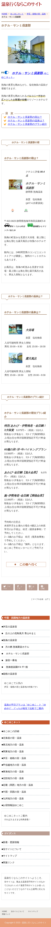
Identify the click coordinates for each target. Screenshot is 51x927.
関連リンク (9, 862)
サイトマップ (10, 856)
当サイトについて (12, 849)
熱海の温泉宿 (10, 640)
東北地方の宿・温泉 (13, 744)
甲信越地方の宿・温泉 (14, 765)
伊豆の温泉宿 (10, 626)
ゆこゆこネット (17, 14)
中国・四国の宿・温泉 (14, 792)
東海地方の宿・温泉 (13, 771)
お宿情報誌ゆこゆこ (13, 805)
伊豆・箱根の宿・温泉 (36, 14)
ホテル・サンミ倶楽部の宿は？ (25, 117)
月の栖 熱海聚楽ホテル (16, 647)
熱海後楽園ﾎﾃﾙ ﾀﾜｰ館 (15, 667)
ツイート (7, 587)
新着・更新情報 (11, 842)
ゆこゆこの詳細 (11, 731)
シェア (19, 587)
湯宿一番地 (10, 660)
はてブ (31, 587)
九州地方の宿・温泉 (13, 798)
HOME (4, 14)
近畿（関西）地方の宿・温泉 (18, 785)
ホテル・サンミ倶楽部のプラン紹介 (27, 124)
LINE (43, 589)
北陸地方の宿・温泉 (13, 778)
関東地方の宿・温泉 (13, 751)
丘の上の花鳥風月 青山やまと (19, 633)
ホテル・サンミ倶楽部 (16, 653)
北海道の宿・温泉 (12, 738)
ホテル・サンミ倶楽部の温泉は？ (26, 120)
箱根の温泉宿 (10, 674)
